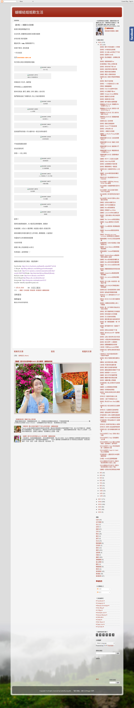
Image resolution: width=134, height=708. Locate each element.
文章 (99, 589)
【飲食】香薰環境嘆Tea (106, 61)
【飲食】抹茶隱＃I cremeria (108, 372)
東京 (97, 536)
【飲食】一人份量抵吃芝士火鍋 (109, 83)
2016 (100, 42)
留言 (99, 592)
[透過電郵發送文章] (28, 287)
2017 (100, 499)
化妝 (97, 519)
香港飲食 (39, 290)
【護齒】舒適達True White (107, 210)
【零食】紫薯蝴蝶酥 (105, 86)
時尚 (97, 534)
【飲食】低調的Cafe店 (106, 54)
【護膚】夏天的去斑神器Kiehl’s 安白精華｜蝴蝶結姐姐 (33, 361)
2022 (100, 512)
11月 (101, 493)
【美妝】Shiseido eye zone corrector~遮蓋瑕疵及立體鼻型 (109, 235)
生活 (97, 541)
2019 (100, 504)
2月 (101, 44)
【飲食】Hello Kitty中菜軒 (107, 161)
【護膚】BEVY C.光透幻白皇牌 (108, 159)
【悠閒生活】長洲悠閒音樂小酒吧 (109, 289)
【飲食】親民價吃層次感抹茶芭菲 (109, 319)
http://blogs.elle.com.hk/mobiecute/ (34, 278)
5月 (101, 478)
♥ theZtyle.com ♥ (101, 612)
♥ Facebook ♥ (100, 601)
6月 (101, 480)
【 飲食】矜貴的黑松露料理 (107, 365)
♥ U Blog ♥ (99, 610)
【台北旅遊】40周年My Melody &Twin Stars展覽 (109, 182)
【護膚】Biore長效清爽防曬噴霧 (109, 262)
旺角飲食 (32, 290)
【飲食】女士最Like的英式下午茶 (109, 52)
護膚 (97, 557)
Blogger (88, 691)
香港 (97, 569)
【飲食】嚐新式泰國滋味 (106, 123)
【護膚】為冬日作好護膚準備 (108, 375)
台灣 (97, 527)
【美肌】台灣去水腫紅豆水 (107, 202)
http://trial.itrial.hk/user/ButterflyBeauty (42, 273)
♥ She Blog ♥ (100, 608)
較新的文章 (18, 352)
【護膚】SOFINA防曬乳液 (107, 205)
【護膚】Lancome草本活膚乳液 (109, 212)
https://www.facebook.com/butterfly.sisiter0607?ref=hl (39, 266)
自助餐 (98, 552)
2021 (100, 509)
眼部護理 (98, 543)
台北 (97, 524)
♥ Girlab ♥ (99, 619)
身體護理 (98, 559)
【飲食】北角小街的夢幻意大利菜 (109, 337)
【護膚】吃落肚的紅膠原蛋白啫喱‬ (109, 469)
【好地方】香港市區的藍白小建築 (109, 424)
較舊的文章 (87, 352)
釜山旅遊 (98, 562)
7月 (101, 483)
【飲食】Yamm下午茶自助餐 (108, 126)
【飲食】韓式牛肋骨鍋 (106, 81)
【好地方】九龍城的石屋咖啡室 (109, 410)
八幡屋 (21, 290)
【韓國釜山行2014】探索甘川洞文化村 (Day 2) (109, 109)
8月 (101, 485)
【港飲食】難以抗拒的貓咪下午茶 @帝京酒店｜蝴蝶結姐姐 (40, 426)
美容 (97, 550)
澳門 (97, 538)
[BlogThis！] (34, 288)
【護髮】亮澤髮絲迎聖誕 (106, 389)
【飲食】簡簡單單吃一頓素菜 (108, 166)
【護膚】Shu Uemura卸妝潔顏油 (109, 219)
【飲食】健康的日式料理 (106, 96)
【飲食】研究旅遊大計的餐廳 (108, 314)
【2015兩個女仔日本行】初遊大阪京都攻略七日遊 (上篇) (109, 461)
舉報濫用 (99, 581)
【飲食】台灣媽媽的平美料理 (108, 164)
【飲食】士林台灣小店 (106, 128)
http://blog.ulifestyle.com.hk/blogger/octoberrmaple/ (37, 268)
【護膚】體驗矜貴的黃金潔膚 (108, 377)
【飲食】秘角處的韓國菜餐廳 (108, 292)
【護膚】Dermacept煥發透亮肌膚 (109, 417)
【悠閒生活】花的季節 (106, 121)
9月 (101, 488)
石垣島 (98, 545)
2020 (100, 507)
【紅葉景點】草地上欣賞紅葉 (108, 64)
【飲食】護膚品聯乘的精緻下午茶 (109, 370)
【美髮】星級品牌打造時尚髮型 (109, 412)
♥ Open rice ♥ (100, 624)
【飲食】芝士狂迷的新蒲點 (107, 316)
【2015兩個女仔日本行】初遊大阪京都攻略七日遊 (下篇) (109, 466)
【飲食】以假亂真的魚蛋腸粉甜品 (109, 339)
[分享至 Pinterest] (39, 288)
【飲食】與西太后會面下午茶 (108, 330)
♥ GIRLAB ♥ (99, 617)
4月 (101, 475)
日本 (97, 531)
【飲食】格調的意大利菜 (106, 99)
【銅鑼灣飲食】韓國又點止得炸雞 (25, 419)
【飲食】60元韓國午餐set (107, 91)
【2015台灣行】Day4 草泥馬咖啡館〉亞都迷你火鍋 (109, 446)
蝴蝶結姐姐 (45, 290)
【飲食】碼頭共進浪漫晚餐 (107, 71)
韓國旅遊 (98, 566)
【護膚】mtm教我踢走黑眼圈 (108, 387)
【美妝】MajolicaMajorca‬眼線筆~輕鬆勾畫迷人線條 (109, 256)
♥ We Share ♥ (100, 622)
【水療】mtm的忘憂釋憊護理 (108, 458)
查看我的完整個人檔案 (112, 31)
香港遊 (98, 573)
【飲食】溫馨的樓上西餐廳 (107, 380)
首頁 (53, 352)
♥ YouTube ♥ (100, 626)
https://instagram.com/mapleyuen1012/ (34, 280)
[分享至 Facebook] (38, 288)
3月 (101, 472)
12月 (101, 496)
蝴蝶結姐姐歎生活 (29, 12)
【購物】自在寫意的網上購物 (108, 362)
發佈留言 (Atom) (24, 355)
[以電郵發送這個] (32, 288)
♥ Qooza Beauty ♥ (101, 615)
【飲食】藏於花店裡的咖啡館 (108, 367)
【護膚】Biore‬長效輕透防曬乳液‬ (109, 259)
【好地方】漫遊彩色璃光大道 (108, 396)
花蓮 (97, 555)
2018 (100, 501)
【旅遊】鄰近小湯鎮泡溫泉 (107, 74)
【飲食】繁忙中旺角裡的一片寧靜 (109, 47)
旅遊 (97, 529)
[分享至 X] (36, 288)
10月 (101, 490)
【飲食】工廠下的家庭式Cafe (108, 399)
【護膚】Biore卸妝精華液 (107, 207)
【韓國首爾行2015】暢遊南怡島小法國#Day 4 (109, 151)
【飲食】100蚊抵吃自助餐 (107, 49)
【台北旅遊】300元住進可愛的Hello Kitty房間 (108, 190)
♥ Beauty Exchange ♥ (102, 605)
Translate (110, 645)
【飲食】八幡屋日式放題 (106, 131)
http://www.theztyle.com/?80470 (34, 275)
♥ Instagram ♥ (100, 603)
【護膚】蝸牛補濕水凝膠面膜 (108, 101)
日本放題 (26, 290)
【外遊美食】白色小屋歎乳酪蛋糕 (109, 415)
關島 (97, 564)
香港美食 (98, 571)
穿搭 (97, 548)
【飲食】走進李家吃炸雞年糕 (108, 69)
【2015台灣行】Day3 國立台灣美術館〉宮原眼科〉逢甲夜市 (109, 442)
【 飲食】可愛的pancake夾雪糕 (109, 347)
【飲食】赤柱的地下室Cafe (107, 66)
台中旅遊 (98, 522)
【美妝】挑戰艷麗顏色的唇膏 (108, 344)
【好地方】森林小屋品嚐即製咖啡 (109, 427)
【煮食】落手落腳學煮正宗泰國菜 (109, 311)
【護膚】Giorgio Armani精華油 (108, 94)
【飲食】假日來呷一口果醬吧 (108, 342)
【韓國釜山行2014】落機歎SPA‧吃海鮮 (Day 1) (109, 105)
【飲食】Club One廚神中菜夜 (108, 89)
